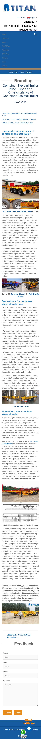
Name (5, 653)
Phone (5, 671)
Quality (4, 66)
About (4, 42)
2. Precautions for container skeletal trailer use (19, 119)
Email (5, 662)
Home (4, 34)
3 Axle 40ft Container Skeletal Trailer (17, 211)
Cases (4, 62)
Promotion (5, 50)
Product (5, 38)
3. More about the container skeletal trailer (17, 123)
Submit (8, 712)
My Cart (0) (21, 17)
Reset (18, 712)
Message (6, 681)
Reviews (5, 58)
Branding (28, 72)
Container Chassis (18, 294)
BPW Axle (5, 54)
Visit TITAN (6, 46)
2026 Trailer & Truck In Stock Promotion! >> (19, 636)
